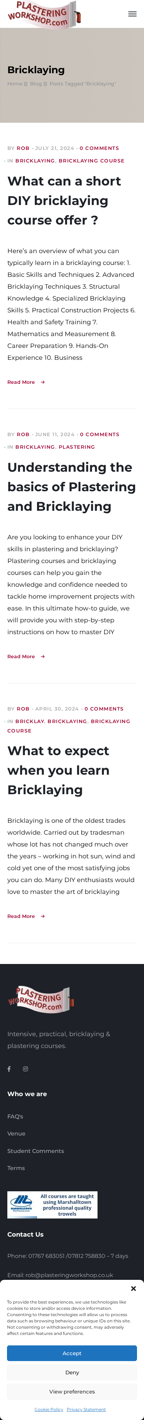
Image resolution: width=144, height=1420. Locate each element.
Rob (23, 148)
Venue (16, 1133)
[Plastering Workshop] (44, 13)
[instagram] (25, 1069)
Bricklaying (35, 161)
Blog (36, 84)
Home (14, 84)
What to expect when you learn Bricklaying (58, 770)
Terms (16, 1168)
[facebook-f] (9, 1069)
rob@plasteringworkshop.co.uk (69, 1275)
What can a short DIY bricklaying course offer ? (64, 200)
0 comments (99, 148)
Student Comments (35, 1151)
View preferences (72, 1391)
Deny (72, 1372)
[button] (133, 1288)
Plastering (77, 447)
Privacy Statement (86, 1409)
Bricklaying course (92, 161)
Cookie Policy (49, 1409)
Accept (72, 1353)
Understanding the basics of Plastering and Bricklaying (71, 487)
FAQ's (15, 1116)
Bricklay (29, 721)
